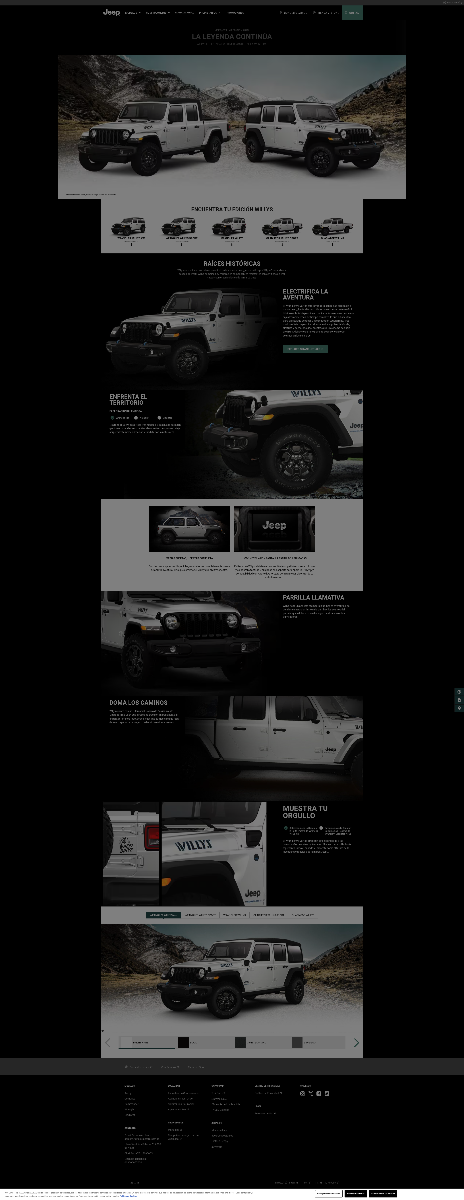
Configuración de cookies (329, 1193)
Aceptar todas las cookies (383, 1193)
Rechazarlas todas (355, 1193)
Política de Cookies (128, 1196)
